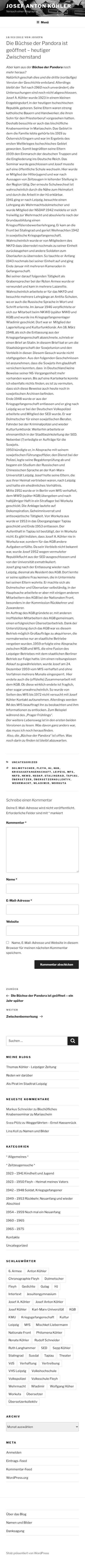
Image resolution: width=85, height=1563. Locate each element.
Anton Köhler (37, 1271)
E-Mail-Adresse (19, 900)
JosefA (37, 37)
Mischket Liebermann (52, 1325)
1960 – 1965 (15, 1220)
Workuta (59, 783)
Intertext (14, 1294)
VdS (11, 1363)
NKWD (26, 775)
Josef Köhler (17, 1309)
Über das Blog (16, 1514)
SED (44, 1348)
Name (11, 879)
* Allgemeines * (17, 1157)
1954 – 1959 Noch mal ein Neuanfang (33, 1212)
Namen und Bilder (36, 1131)
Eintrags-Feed (16, 1461)
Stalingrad (54, 775)
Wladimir (41, 783)
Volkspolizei (17, 1379)
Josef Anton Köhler (38, 6)
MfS (70, 771)
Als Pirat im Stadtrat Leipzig (26, 1084)
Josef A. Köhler (19, 1302)
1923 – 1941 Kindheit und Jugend (30, 1173)
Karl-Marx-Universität (48, 1309)
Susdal (34, 1355)
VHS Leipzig (17, 1371)
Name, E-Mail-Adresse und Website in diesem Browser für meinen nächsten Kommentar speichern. (42, 948)
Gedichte (28, 1286)
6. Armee (15, 1271)
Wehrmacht (22, 783)
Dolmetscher (23, 768)
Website (12, 922)
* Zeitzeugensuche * (20, 1165)
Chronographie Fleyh (23, 1279)
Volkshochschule (44, 1371)
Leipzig (59, 771)
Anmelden (13, 1452)
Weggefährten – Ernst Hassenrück (51, 1123)
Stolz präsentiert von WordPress (27, 1553)
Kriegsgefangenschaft (31, 771)
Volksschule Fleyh (44, 1379)
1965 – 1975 (15, 1229)
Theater (65, 1355)
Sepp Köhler (62, 1348)
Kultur (64, 1317)
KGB (57, 768)
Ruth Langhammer (22, 1348)
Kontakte (13, 1237)
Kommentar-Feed (19, 1469)
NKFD (16, 775)
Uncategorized (25, 762)
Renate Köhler (18, 1340)
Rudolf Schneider (47, 1340)
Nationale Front (19, 1332)
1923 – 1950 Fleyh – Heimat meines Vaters (37, 1182)
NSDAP (38, 775)
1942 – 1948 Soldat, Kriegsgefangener (34, 1190)
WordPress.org (17, 1478)
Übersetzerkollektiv (52, 779)
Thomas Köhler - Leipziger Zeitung (31, 1067)
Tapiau (72, 775)
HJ (50, 768)
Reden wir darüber (19, 1075)
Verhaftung (28, 1363)
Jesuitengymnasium (41, 1294)
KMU (12, 1317)
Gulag (45, 1286)
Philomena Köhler (49, 1332)
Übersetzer (22, 779)
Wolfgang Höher (62, 1386)
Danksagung (15, 1531)
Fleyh (41, 768)
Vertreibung (51, 1363)
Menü (45, 22)
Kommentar (16, 823)
